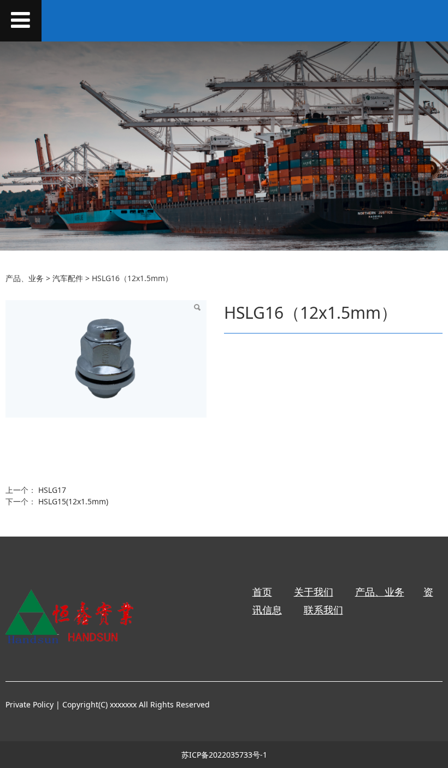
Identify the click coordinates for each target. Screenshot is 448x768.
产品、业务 (24, 278)
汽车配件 (67, 278)
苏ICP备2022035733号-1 (224, 754)
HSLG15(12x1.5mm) (73, 501)
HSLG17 (52, 490)
